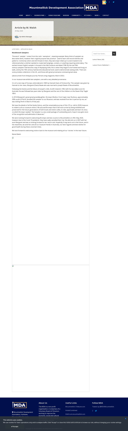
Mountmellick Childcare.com (75, 407)
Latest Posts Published (101, 65)
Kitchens (87, 15)
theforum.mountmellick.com (75, 414)
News (97, 15)
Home (21, 15)
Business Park (39, 15)
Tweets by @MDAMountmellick (103, 407)
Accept (15, 426)
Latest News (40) (98, 59)
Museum (66, 15)
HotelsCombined (71, 410)
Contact (106, 15)
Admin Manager (26, 36)
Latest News (15, 49)
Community (76, 15)
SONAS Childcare (54, 15)
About (28, 15)
